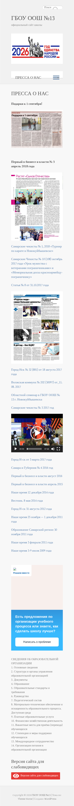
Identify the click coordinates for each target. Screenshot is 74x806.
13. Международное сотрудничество (32, 741)
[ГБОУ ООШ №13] (37, 33)
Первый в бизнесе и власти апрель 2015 (37, 484)
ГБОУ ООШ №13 (33, 18)
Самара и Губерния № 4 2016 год (32, 468)
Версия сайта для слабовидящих (38, 775)
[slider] (34, 449)
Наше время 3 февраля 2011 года (32, 542)
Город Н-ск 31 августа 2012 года (31, 509)
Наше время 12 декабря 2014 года (32, 492)
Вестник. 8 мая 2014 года (27, 500)
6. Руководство (20, 696)
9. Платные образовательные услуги (32, 717)
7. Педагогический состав (26, 700)
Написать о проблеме (37, 641)
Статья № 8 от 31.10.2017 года (30, 285)
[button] (37, 433)
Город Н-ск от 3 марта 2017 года (31, 459)
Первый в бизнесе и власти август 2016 (36, 476)
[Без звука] (53, 449)
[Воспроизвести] (15, 449)
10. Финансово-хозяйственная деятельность (36, 721)
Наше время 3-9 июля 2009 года (31, 550)
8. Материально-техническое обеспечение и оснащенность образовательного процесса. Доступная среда (37, 708)
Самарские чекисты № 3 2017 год (32, 408)
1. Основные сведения (24, 667)
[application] (37, 433)
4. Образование (20, 684)
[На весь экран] (58, 449)
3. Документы (19, 680)
